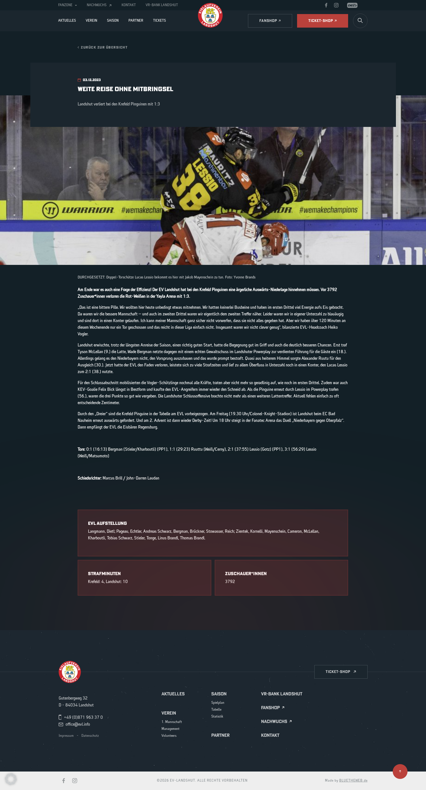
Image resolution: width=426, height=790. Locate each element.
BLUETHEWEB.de (353, 780)
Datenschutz (90, 736)
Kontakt (129, 5)
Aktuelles (67, 20)
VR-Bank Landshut (162, 5)
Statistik (217, 717)
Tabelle (216, 710)
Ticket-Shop (338, 671)
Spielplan (217, 703)
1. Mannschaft (171, 722)
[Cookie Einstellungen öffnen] (11, 779)
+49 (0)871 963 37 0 (83, 717)
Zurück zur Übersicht (104, 47)
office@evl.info (78, 724)
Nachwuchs (96, 5)
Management (170, 729)
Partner (135, 20)
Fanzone (65, 5)
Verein (91, 20)
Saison (113, 20)
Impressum (66, 736)
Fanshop (270, 707)
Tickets (159, 20)
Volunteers (169, 736)
